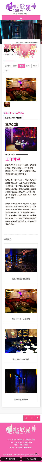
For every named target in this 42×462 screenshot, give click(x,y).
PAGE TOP (35, 457)
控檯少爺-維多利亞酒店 (21, 279)
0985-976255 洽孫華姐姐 (23, 442)
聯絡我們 (20, 14)
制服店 (28, 66)
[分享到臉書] (32, 418)
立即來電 (12, 459)
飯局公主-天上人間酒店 (13, 118)
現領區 (35, 66)
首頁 (17, 42)
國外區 (7, 71)
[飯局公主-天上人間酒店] (21, 301)
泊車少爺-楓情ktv (21, 400)
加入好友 (33, 459)
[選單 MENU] (21, 17)
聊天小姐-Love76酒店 (20, 359)
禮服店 (21, 42)
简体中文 (26, 14)
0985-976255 (23, 445)
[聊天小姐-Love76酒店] (21, 341)
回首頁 (15, 14)
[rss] (37, 418)
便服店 (15, 66)
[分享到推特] (26, 418)
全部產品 (8, 66)
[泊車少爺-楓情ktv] (21, 381)
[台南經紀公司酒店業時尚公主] (21, 6)
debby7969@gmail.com (24, 447)
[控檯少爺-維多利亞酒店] (21, 260)
